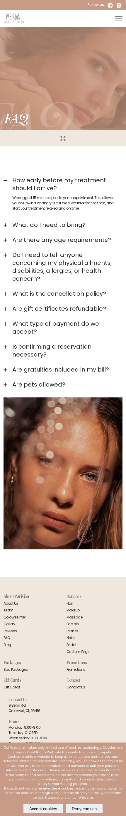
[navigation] (118, 18)
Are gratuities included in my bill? (60, 369)
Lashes (72, 630)
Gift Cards (12, 687)
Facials (73, 623)
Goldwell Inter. (15, 617)
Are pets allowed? (38, 384)
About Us (11, 603)
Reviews (10, 630)
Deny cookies (84, 808)
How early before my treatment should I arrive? (59, 184)
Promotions (76, 669)
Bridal (71, 644)
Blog (7, 644)
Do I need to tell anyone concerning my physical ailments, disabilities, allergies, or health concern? (62, 267)
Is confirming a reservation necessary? (51, 350)
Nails (70, 637)
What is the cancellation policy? (59, 294)
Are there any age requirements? (61, 240)
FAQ (7, 637)
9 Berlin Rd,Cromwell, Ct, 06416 (24, 708)
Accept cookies (43, 808)
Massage (74, 617)
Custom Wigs (78, 651)
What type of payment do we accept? (55, 328)
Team (8, 610)
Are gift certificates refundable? (59, 309)
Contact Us (76, 687)
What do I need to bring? (49, 225)
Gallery (9, 623)
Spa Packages (16, 669)
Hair (70, 603)
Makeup (73, 610)
